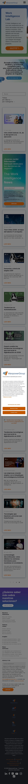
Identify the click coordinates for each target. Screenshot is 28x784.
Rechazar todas (14, 408)
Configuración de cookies (14, 404)
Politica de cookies (7, 397)
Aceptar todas (14, 412)
